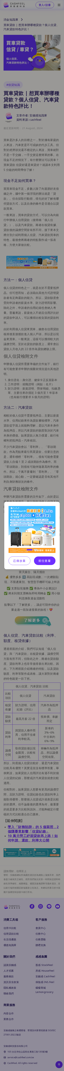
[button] (29, 549)
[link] (32, 529)
